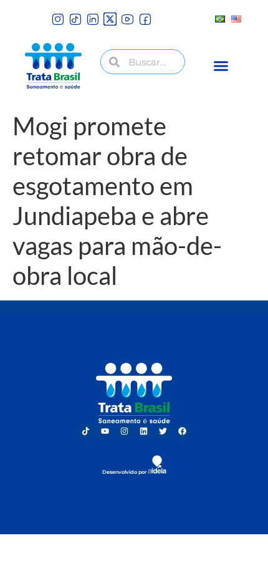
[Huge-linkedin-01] (92, 19)
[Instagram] (125, 431)
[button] (220, 66)
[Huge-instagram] (57, 19)
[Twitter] (163, 431)
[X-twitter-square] (110, 19)
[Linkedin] (144, 431)
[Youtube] (105, 431)
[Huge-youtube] (127, 19)
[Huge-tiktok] (75, 19)
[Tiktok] (86, 431)
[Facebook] (183, 431)
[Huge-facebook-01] (144, 19)
